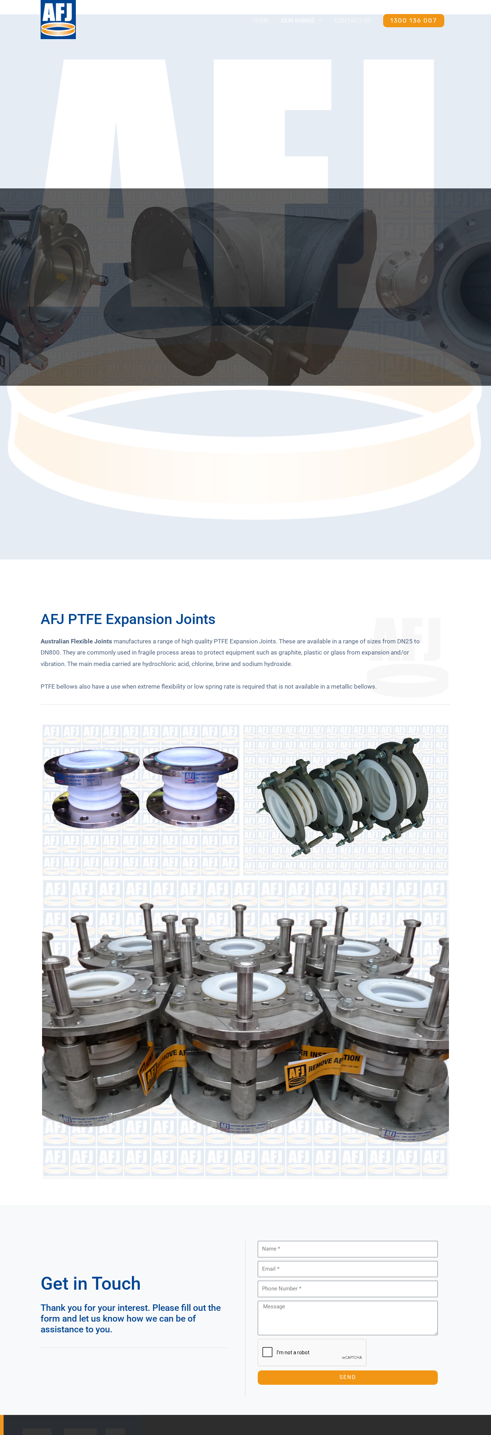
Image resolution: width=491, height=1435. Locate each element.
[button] (413, 20)
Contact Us (352, 20)
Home (261, 20)
